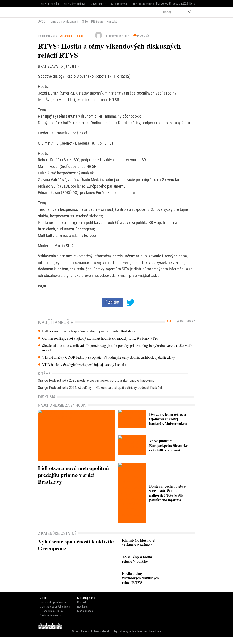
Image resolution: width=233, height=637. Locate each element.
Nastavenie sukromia (52, 615)
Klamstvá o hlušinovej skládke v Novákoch (138, 542)
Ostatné (79, 35)
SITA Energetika (50, 3)
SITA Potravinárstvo (143, 3)
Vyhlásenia (66, 35)
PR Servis (97, 21)
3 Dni (169, 321)
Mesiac (191, 321)
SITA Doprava (119, 3)
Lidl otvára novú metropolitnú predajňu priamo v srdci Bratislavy (88, 331)
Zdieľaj (51, 12)
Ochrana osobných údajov (55, 606)
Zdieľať (113, 302)
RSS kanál (82, 606)
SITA (84, 21)
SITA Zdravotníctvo (75, 3)
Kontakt (112, 21)
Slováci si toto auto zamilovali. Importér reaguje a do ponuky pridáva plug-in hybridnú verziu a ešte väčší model (117, 347)
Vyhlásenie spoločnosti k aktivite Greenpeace (76, 544)
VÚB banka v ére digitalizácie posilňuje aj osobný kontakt (84, 364)
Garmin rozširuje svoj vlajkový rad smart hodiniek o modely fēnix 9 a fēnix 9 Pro (100, 338)
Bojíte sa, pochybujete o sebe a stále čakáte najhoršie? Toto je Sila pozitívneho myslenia (167, 492)
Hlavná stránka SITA (51, 611)
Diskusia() (143, 35)
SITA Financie (98, 3)
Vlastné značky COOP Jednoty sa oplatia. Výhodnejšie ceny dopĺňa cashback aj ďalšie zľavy (108, 357)
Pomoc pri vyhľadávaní (63, 21)
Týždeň (179, 321)
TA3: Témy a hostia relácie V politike (137, 559)
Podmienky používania (53, 602)
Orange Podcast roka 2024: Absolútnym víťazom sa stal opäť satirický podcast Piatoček (100, 388)
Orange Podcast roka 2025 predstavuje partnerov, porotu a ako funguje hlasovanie (96, 380)
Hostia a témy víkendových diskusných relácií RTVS (140, 578)
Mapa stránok (85, 611)
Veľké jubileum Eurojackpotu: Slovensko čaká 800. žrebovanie (168, 445)
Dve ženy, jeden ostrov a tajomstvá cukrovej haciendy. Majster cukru (168, 419)
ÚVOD (42, 21)
